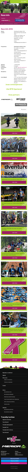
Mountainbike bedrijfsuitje (8, 394)
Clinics (4, 390)
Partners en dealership (8, 382)
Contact (4, 385)
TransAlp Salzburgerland (8, 424)
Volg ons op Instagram (14, 463)
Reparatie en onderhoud (7, 372)
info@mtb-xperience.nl (19, 454)
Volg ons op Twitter (15, 461)
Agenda (4, 375)
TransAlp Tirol (5, 427)
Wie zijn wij (5, 377)
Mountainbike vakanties (8, 411)
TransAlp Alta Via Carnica (8, 429)
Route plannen (3, 454)
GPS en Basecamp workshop (9, 401)
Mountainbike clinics (7, 391)
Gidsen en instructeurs (8, 379)
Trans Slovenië (6, 432)
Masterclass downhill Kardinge (9, 396)
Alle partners (23, 109)
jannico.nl (16, 468)
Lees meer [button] (14, 133)
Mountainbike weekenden (8, 409)
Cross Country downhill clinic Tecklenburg (11, 399)
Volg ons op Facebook (14, 458)
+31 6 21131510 (18, 452)
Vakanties (4, 407)
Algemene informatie (7, 419)
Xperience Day (6, 404)
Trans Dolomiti (6, 422)
